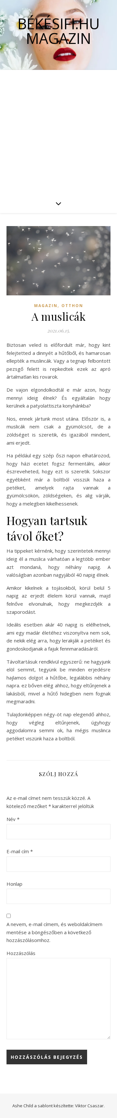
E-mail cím (19, 851)
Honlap (14, 884)
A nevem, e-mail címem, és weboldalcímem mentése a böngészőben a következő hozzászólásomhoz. (54, 932)
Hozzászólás (20, 953)
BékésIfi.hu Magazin (59, 31)
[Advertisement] (58, 131)
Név (13, 819)
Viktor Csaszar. (90, 1106)
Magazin (46, 305)
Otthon (72, 305)
